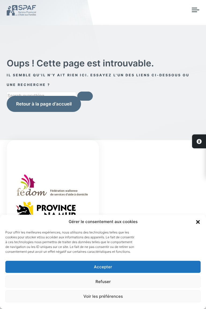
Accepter (103, 266)
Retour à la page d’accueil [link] (44, 104)
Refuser (103, 281)
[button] (198, 221)
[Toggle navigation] (195, 10)
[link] (199, 141)
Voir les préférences (103, 296)
